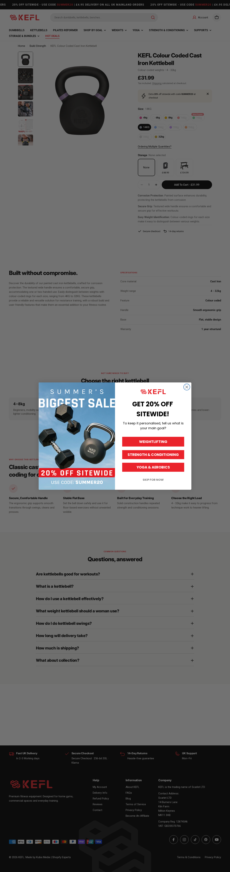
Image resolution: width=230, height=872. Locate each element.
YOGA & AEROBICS (153, 467)
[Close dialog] (187, 387)
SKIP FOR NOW (153, 480)
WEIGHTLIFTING (153, 441)
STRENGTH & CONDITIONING (153, 454)
